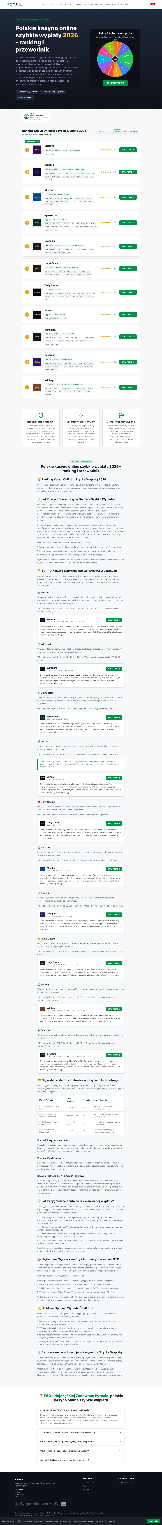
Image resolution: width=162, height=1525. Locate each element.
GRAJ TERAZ (127, 150)
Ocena (117, 131)
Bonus (125, 131)
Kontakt (86, 1490)
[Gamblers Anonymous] (56, 1504)
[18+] (16, 1504)
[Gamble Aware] (38, 1504)
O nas (85, 1486)
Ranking (45, 4)
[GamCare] (22, 1504)
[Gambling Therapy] (63, 1504)
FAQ (70, 4)
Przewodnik (61, 4)
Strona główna (88, 1482)
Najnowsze (134, 131)
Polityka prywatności (125, 1482)
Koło (52, 4)
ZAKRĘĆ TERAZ (115, 83)
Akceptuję (154, 1521)
